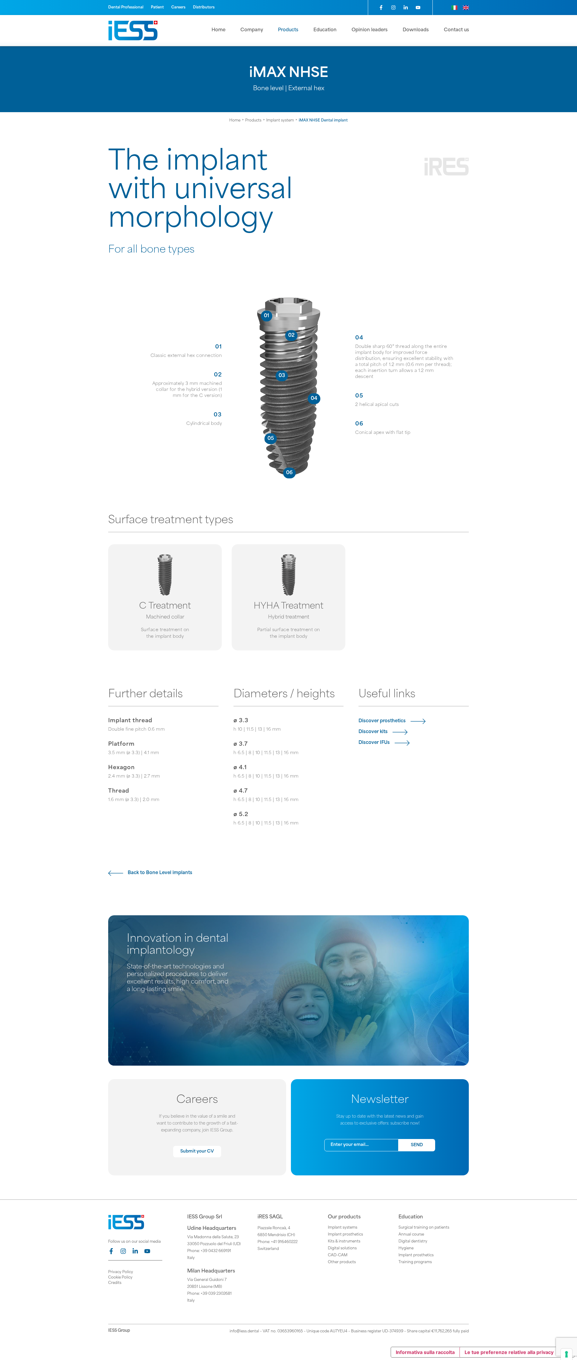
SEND (417, 1145)
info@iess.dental (244, 1331)
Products (253, 120)
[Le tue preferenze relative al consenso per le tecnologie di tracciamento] (566, 1354)
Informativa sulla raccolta (425, 1352)
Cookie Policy (120, 1277)
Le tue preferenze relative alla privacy (509, 1352)
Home (234, 120)
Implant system (280, 120)
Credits (114, 1283)
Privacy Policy (120, 1272)
